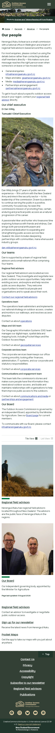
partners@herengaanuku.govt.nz (23, 88)
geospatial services (30, 345)
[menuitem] (31, 438)
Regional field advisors (16, 607)
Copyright (27, 677)
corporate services (30, 369)
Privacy (27, 665)
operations (26, 321)
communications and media (34, 396)
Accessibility (27, 671)
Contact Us (27, 659)
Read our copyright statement (29, 724)
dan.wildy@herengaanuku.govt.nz (19, 247)
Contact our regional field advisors (19, 297)
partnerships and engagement (17, 399)
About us (31, 29)
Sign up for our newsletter (18, 622)
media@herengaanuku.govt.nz (29, 81)
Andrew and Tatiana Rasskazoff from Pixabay (34, 19)
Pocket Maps (10, 634)
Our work (18, 29)
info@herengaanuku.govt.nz (20, 74)
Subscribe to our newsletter (27, 683)
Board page (32, 415)
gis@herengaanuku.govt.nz (36, 77)
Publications (27, 694)
